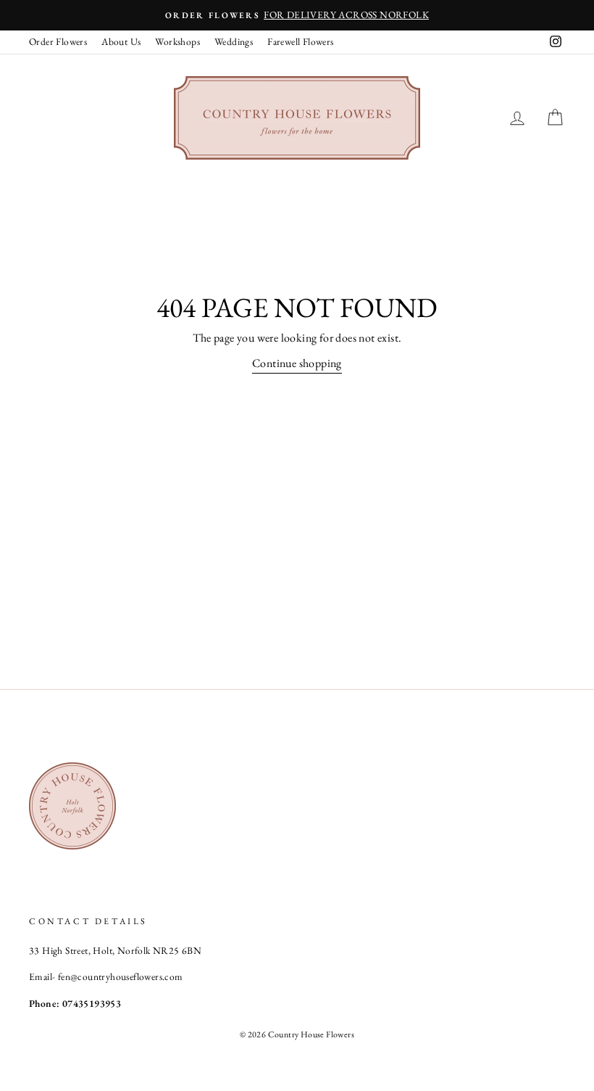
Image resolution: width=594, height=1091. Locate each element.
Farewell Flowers (300, 41)
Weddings (233, 41)
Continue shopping (297, 363)
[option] (297, 15)
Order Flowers (58, 41)
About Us (121, 41)
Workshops (177, 41)
